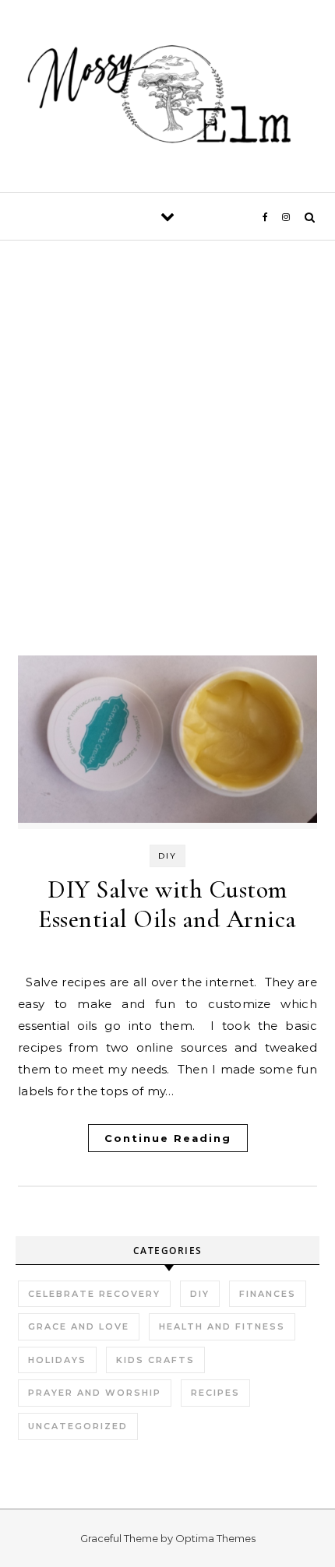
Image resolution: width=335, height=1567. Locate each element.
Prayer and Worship (94, 1392)
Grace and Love (78, 1326)
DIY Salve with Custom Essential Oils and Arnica (167, 904)
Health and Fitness (222, 1326)
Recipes (215, 1392)
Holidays (57, 1359)
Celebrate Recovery (94, 1293)
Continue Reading (167, 1138)
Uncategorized (78, 1426)
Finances (267, 1293)
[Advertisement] (167, 478)
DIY (167, 856)
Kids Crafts (155, 1359)
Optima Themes (215, 1538)
